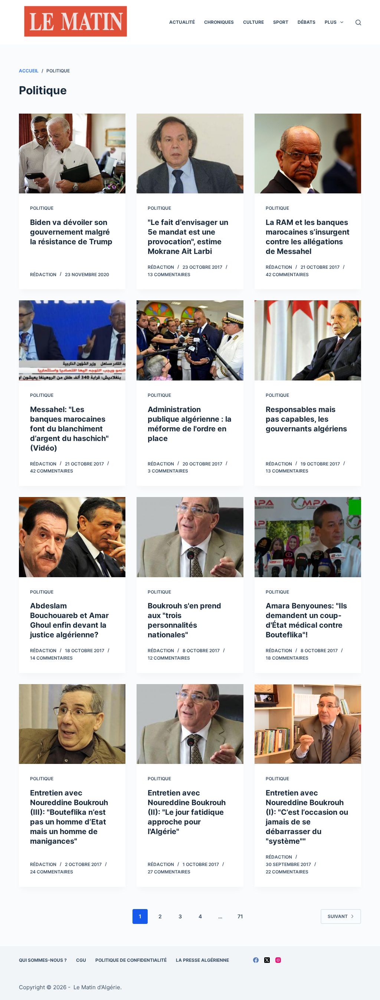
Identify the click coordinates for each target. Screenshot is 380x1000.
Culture (253, 22)
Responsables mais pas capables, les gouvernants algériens (306, 419)
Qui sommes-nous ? (43, 960)
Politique (41, 208)
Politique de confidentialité (131, 960)
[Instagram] (278, 960)
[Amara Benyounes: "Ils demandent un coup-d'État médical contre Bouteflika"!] (308, 537)
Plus (331, 22)
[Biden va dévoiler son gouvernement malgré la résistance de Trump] (72, 153)
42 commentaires (287, 274)
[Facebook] (256, 960)
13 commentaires (169, 274)
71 (240, 916)
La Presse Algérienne (202, 960)
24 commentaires (51, 872)
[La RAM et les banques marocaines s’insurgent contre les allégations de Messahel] (308, 153)
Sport (280, 22)
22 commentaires (287, 872)
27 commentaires (169, 872)
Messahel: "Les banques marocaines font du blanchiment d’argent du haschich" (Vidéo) (69, 428)
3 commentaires (168, 471)
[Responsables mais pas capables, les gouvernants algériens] (308, 340)
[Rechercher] (358, 22)
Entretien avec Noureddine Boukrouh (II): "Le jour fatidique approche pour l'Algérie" (187, 812)
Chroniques (219, 22)
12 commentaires (169, 658)
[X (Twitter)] (267, 960)
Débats (306, 22)
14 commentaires (51, 658)
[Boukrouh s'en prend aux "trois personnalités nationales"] (190, 537)
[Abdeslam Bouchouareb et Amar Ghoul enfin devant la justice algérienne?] (72, 537)
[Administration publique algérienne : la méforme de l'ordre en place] (190, 340)
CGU (81, 960)
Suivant (338, 916)
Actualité (182, 22)
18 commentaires (287, 658)
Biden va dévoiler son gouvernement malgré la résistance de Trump (71, 232)
